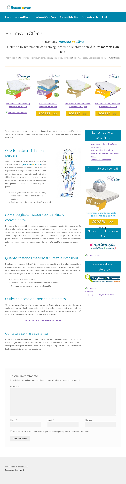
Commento (15, 386)
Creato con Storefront (14, 470)
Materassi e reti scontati (101, 159)
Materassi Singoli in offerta (102, 150)
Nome (13, 420)
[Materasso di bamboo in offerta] (78, 86)
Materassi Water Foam (46, 17)
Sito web (88, 420)
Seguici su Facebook (107, 294)
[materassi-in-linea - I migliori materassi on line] (103, 255)
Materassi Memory (23, 17)
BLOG (104, 17)
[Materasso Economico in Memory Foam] (108, 86)
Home (8, 17)
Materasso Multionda (48, 103)
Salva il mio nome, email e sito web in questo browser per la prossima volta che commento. (51, 431)
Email (50, 420)
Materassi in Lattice (69, 17)
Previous (81, 199)
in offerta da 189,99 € (48, 106)
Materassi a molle (90, 17)
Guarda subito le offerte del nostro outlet (43, 320)
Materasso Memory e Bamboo (77, 103)
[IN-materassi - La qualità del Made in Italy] (103, 246)
